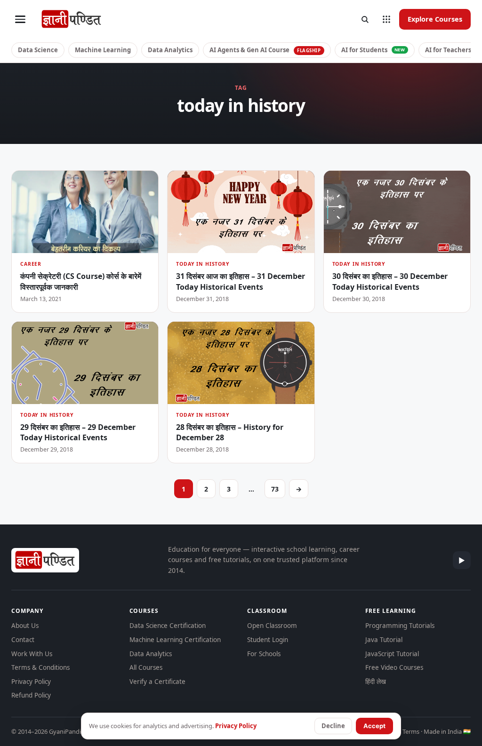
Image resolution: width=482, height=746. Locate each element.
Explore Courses (435, 19)
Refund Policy (31, 695)
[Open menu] (20, 19)
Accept (374, 726)
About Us (25, 625)
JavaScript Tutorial (392, 654)
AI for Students (373, 50)
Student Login (267, 639)
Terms (410, 731)
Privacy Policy (31, 681)
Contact (22, 639)
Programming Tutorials (399, 625)
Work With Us (31, 654)
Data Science (38, 50)
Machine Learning (103, 50)
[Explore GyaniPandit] (386, 19)
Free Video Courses (394, 667)
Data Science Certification (167, 625)
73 (275, 488)
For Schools (264, 654)
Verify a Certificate (157, 681)
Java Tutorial (383, 639)
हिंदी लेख (375, 681)
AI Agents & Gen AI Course (265, 50)
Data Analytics (170, 50)
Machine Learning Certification (175, 639)
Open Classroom (272, 625)
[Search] (365, 19)
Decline (333, 726)
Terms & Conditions (40, 667)
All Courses (145, 667)
